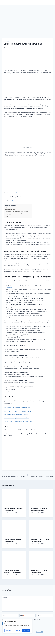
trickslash (7, 47)
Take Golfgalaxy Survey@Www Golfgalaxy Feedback (18, 411)
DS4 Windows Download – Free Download (42, 475)
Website (40, 615)
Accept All (26, 630)
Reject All (17, 630)
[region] (17, 626)
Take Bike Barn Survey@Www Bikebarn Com (16, 414)
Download (6, 41)
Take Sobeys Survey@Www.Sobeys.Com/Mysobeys (18, 421)
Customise (8, 630)
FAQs (7, 216)
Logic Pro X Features (10, 209)
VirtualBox (9, 287)
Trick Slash (16, 193)
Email (22, 615)
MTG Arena (14, 201)
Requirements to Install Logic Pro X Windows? (17, 211)
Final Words (8, 214)
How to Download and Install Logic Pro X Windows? (18, 213)
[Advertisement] (27, 59)
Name (4, 615)
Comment (5, 597)
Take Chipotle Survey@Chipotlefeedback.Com (16, 418)
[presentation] (14, 497)
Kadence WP (39, 632)
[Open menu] (52, 3)
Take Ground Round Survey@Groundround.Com (17, 407)
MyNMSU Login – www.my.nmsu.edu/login (13, 475)
